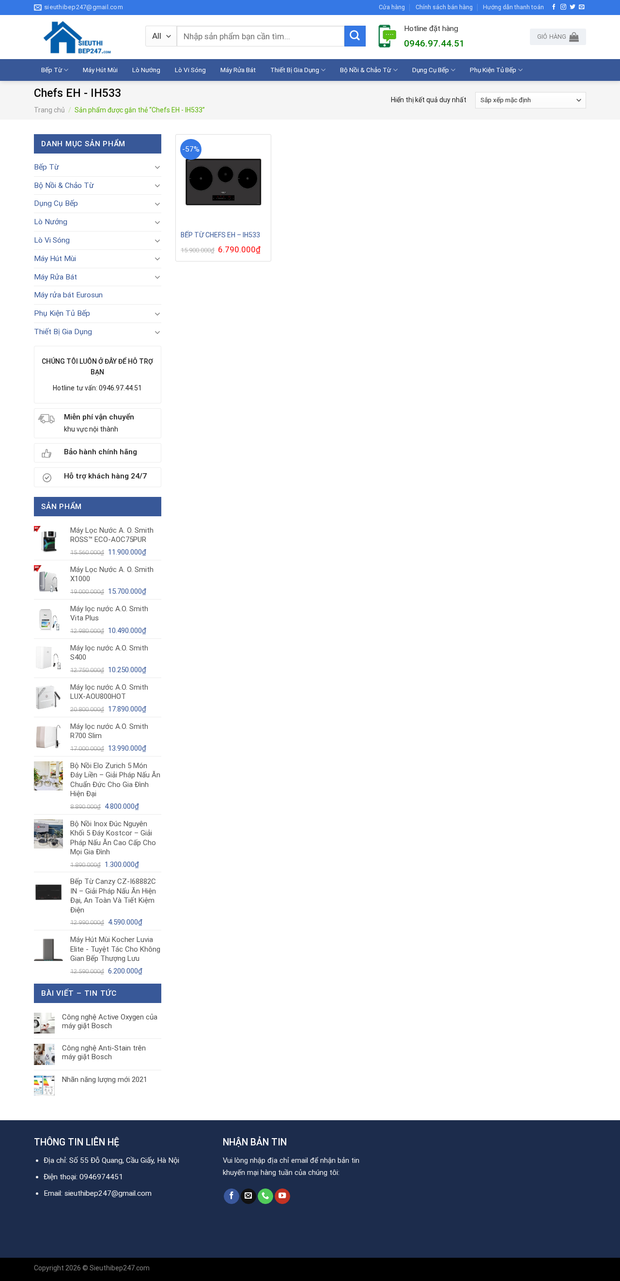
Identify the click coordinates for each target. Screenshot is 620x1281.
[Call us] (265, 1196)
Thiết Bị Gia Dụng (294, 70)
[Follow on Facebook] (554, 7)
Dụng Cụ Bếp (430, 70)
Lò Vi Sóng (190, 70)
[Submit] (355, 36)
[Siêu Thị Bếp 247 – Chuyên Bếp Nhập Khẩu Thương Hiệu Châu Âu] (82, 37)
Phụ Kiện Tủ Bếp (493, 70)
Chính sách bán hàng (444, 7)
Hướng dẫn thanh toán (513, 7)
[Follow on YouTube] (282, 1196)
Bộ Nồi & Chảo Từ (365, 70)
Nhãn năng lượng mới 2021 (104, 1079)
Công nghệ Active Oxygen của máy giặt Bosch (109, 1021)
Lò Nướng (146, 70)
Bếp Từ (51, 70)
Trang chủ (49, 110)
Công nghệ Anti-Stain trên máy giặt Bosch (104, 1052)
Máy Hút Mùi (100, 70)
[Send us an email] (582, 7)
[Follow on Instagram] (563, 7)
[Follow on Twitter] (572, 7)
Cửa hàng (392, 7)
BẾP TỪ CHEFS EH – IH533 (220, 235)
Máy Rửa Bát (238, 70)
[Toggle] (157, 167)
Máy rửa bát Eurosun (68, 295)
